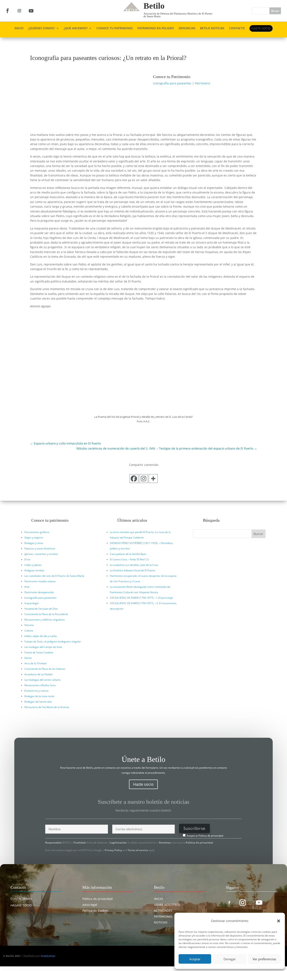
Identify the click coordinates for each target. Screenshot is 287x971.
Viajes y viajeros (33, 537)
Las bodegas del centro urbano (42, 680)
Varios (28, 658)
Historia (29, 625)
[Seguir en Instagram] (19, 10)
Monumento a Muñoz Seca (40, 685)
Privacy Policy (114, 850)
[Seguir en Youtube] (31, 10)
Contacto (237, 28)
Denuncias (187, 28)
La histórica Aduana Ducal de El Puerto (132, 570)
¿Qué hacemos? (76, 28)
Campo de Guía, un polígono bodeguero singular (52, 641)
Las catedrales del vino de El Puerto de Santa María (54, 576)
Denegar (230, 959)
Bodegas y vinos (33, 543)
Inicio (19, 28)
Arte (26, 587)
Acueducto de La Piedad (38, 674)
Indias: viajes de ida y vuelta (40, 636)
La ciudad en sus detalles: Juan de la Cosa (134, 565)
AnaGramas (48, 956)
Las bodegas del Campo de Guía (43, 647)
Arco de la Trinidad (35, 663)
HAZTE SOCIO (261, 28)
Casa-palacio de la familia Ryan (128, 554)
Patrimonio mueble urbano (40, 581)
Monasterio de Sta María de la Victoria (46, 707)
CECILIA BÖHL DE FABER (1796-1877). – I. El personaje (141, 598)
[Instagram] (143, 478)
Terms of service (138, 850)
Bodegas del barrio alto (38, 701)
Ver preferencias (264, 959)
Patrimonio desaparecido (39, 592)
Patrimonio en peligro (155, 28)
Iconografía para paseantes (172, 83)
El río (27, 559)
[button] (278, 921)
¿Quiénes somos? (41, 28)
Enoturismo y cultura (36, 690)
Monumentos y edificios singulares (44, 619)
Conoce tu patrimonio (114, 28)
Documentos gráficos (36, 532)
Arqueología (31, 603)
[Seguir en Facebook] (7, 10)
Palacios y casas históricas (39, 548)
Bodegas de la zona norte (39, 696)
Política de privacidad (210, 835)
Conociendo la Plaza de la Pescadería (46, 614)
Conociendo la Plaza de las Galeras (44, 669)
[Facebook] (133, 478)
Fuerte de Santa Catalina (38, 652)
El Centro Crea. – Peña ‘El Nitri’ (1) (129, 559)
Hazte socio (143, 784)
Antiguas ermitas (34, 570)
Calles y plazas (33, 565)
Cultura (28, 630)
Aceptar (194, 959)
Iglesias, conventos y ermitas (41, 554)
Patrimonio (202, 83)
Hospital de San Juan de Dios (41, 608)
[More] (153, 478)
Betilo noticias (212, 28)
